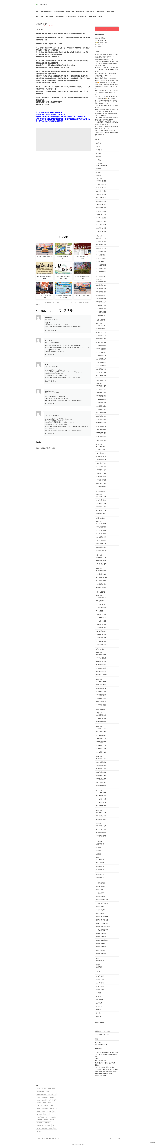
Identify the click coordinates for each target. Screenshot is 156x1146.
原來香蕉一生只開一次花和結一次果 (104, 1067)
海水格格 (98, 1013)
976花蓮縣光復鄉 (101, 779)
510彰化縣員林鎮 (101, 537)
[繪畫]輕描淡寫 (82, 16)
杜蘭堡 (97, 1058)
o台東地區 (99, 790)
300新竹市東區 (100, 325)
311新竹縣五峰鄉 (101, 362)
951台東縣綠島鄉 (101, 795)
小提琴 (54, 1100)
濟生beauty (39, 1114)
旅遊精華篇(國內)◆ (101, 165)
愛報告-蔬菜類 (100, 976)
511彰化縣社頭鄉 (101, 540)
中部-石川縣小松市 (101, 883)
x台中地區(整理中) (101, 491)
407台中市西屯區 (101, 453)
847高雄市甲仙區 (101, 671)
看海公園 (52, 1119)
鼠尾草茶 (39, 1131)
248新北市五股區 (101, 218)
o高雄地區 (99, 652)
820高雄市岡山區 (101, 658)
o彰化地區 (99, 521)
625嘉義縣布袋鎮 (101, 587)
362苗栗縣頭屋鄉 (101, 416)
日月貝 (38, 1108)
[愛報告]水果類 (110, 11)
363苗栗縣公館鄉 (101, 419)
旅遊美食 (98, 172)
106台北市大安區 (101, 248)
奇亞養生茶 (44, 1100)
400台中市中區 (100, 446)
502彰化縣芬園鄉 (101, 527)
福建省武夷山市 (100, 859)
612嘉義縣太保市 (101, 584)
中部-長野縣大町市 (101, 893)
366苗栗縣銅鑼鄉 (101, 429)
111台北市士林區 (101, 258)
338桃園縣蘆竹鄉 (101, 315)
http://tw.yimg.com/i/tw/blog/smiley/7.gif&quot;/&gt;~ (66, 326)
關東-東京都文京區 (101, 947)
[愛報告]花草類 (39, 16)
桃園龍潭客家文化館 (100, 76)
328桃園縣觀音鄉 (101, 292)
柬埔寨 (98, 965)
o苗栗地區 (99, 383)
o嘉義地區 (99, 568)
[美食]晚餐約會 (80, 11)
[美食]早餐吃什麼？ (59, 11)
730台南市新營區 (101, 634)
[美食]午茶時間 (70, 11)
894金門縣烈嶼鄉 (101, 836)
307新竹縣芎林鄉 (101, 352)
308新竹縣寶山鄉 (101, 355)
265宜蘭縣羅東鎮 (101, 742)
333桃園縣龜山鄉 (101, 298)
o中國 (98, 857)
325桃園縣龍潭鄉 (101, 285)
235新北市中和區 (101, 208)
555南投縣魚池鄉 (101, 507)
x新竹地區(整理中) (101, 380)
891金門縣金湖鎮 (101, 826)
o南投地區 (99, 494)
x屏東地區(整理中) (101, 709)
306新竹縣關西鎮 (101, 349)
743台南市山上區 (101, 644)
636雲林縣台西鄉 (101, 557)
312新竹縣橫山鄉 (101, 366)
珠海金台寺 (39, 1119)
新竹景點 (46, 1105)
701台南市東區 (100, 601)
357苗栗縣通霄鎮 (101, 402)
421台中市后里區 (101, 466)
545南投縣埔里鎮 (101, 500)
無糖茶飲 (46, 1114)
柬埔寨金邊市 (100, 967)
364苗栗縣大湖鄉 (101, 423)
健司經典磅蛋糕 (40, 1091)
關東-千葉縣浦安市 (101, 950)
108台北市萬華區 (101, 251)
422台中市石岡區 (101, 470)
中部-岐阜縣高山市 (101, 906)
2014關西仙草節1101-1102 (44, 257)
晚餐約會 (98, 996)
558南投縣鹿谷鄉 (101, 513)
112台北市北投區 (101, 261)
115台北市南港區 (101, 268)
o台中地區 (99, 444)
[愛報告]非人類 (49, 16)
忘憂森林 (39, 1102)
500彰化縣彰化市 (101, 523)
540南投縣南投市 (101, 497)
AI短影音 (98, 146)
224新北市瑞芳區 (101, 188)
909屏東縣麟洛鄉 (101, 685)
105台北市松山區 (101, 245)
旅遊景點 (98, 169)
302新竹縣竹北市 (101, 335)
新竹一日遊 (39, 1105)
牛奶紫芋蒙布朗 (40, 1117)
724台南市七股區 (101, 621)
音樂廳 (50, 1128)
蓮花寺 (38, 1128)
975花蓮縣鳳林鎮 (101, 775)
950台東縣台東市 (101, 792)
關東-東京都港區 (100, 943)
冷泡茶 (47, 1091)
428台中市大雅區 (101, 483)
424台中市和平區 (101, 476)
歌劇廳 (43, 1111)
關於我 (100, 16)
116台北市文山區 (101, 271)
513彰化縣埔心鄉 (101, 544)
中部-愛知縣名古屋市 (102, 903)
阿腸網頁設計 (153, 1142)
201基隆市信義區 (101, 715)
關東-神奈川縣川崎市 (102, 916)
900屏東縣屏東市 (101, 681)
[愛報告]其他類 (60, 16)
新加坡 (98, 971)
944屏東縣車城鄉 (101, 698)
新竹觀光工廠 (53, 1105)
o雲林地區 (99, 555)
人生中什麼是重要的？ (80, 303)
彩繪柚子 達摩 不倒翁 (100, 1075)
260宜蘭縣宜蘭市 (101, 728)
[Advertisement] (63, 139)
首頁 (37, 11)
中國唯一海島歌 (51, 1088)
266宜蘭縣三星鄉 (101, 745)
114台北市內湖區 (101, 265)
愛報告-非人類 (100, 986)
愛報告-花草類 (100, 983)
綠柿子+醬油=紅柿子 (100, 1061)
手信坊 (49, 1102)
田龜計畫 (46, 1119)
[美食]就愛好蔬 (90, 11)
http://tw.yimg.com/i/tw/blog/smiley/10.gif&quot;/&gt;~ (66, 400)
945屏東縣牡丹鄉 (101, 701)
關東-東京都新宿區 (101, 933)
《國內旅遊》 (100, 163)
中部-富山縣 (99, 889)
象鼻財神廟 (44, 1128)
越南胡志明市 (100, 960)
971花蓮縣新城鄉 (101, 762)
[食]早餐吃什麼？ (102, 42)
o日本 (98, 881)
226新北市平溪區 (101, 191)
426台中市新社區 (101, 480)
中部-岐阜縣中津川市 (102, 900)
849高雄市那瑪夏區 (101, 675)
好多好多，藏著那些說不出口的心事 (104, 105)
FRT (119, 1138)
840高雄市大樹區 (101, 668)
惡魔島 (44, 1102)
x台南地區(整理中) (101, 649)
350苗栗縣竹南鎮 (101, 386)
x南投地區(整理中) (101, 518)
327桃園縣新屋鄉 (101, 288)
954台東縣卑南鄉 (101, 799)
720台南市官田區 (101, 614)
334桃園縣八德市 (101, 302)
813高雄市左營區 (101, 654)
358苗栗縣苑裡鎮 (101, 406)
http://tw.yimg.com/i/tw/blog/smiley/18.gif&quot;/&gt (66, 430)
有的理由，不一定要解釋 (82, 295)
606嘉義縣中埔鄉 (101, 580)
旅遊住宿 (98, 175)
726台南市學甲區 (101, 628)
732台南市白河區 (101, 638)
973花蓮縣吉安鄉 (101, 769)
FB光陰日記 (99, 1006)
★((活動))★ (99, 160)
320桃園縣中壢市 (101, 282)
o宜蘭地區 (99, 726)
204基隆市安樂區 (101, 722)
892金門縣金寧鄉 (101, 829)
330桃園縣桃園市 (101, 295)
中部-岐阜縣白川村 (101, 910)
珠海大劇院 (52, 1117)
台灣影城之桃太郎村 (41, 1094)
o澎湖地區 (99, 810)
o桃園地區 (99, 279)
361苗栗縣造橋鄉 (101, 413)
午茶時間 (98, 993)
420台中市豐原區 (101, 463)
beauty (38, 1088)
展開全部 (97, 38)
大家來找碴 (99, 1003)
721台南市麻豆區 (101, 617)
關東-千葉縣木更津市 (102, 923)
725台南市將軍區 (101, 624)
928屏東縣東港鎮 (101, 691)
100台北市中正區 (101, 238)
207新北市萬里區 (101, 181)
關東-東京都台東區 (101, 953)
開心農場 (98, 156)
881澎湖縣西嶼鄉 (101, 816)
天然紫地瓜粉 (45, 1097)
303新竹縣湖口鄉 (101, 339)
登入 (44, 448)
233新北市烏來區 (101, 201)
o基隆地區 (99, 713)
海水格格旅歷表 (102, 40)
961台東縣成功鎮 (101, 806)
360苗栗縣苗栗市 (101, 409)
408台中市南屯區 (101, 456)
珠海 (47, 1117)
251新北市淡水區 (101, 224)
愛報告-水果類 (100, 979)
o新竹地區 (99, 323)
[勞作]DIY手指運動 (71, 16)
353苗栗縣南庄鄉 (101, 396)
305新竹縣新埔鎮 (101, 345)
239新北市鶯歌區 (101, 211)
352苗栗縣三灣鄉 (101, 392)
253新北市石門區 (101, 231)
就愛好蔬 (98, 143)
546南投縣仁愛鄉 (101, 503)
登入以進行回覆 (49, 330)
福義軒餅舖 (39, 1122)
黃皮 (55, 1128)
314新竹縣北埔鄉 (101, 372)
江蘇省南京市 (100, 869)
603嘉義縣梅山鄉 (101, 574)
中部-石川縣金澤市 (101, 886)
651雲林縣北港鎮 (101, 564)
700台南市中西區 (101, 597)
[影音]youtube (92, 16)
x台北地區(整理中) (101, 276)
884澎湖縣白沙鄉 (101, 819)
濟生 (54, 1111)
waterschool (43, 26)
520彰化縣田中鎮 (101, 550)
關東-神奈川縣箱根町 (102, 920)
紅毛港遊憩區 (47, 1122)
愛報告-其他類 (100, 989)
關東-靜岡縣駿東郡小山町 (103, 926)
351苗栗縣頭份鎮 (101, 389)
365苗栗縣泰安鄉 (101, 426)
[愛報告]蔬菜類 (100, 11)
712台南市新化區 (101, 611)
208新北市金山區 (101, 184)
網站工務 (98, 1010)
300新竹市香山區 (101, 332)
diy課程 (44, 1088)
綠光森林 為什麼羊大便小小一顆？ (104, 1073)
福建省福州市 (100, 863)
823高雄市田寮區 (101, 661)
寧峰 (50, 1100)
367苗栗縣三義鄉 (101, 433)
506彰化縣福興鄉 (101, 533)
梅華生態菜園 (53, 1108)
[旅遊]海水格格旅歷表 (46, 11)
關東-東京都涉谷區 (101, 937)
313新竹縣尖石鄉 (101, 369)
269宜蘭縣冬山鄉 (101, 752)
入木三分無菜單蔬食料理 (101, 74)
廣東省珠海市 (100, 866)
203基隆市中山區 (101, 718)
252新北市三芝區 (101, 228)
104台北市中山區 (101, 241)
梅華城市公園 (45, 1108)
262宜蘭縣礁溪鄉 (101, 735)
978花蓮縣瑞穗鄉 (101, 785)
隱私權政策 (81, 1144)
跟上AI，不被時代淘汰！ (101, 78)
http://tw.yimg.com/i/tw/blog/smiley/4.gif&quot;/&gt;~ (66, 377)
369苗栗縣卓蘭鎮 (101, 436)
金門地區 (98, 824)
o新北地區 (99, 179)
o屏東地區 (99, 679)
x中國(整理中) (100, 874)
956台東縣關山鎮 (101, 802)
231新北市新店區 (101, 198)
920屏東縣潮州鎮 (101, 688)
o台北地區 (99, 236)
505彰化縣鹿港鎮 (101, 530)
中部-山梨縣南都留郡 (102, 930)
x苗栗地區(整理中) (101, 441)
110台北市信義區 (101, 255)
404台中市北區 (100, 449)
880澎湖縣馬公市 (101, 812)
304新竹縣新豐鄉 (101, 342)
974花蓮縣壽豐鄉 (101, 772)
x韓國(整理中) (100, 877)
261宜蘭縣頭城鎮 (101, 732)
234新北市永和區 (101, 204)
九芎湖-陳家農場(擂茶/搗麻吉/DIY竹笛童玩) (106, 1069)
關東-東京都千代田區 (102, 940)
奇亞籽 (38, 1100)
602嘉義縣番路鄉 (101, 570)
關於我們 (74, 1144)
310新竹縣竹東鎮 (101, 359)
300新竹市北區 (100, 329)
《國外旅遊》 (100, 842)
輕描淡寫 (100, 44)
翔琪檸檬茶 (47, 1125)
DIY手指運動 (99, 999)
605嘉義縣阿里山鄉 (101, 577)
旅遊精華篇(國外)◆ (101, 844)
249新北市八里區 (101, 221)
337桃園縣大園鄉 (101, 312)
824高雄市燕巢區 (101, 664)
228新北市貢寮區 (101, 194)
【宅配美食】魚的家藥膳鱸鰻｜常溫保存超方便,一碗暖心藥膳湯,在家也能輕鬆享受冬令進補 (107, 63)
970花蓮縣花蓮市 (101, 758)
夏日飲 (38, 1097)
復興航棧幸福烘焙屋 (100, 59)
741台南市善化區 (101, 641)
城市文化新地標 (52, 1094)
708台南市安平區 (101, 607)
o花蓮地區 (99, 756)
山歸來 (97, 1065)
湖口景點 (49, 1111)
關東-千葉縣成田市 (101, 913)
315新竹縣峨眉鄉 (101, 376)
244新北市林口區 (101, 214)
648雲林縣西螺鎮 (101, 560)
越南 (97, 958)
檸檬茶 (38, 1111)
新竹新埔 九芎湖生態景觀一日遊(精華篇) (106, 1071)
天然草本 (52, 1097)
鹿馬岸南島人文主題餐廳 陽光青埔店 (105, 1063)
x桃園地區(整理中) (101, 320)
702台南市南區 (100, 604)
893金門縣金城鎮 (101, 832)
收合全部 (103, 38)
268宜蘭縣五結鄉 (101, 748)
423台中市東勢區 (101, 473)
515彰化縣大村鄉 (101, 547)
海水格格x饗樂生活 (99, 1023)
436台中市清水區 (101, 486)
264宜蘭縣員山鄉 (101, 738)
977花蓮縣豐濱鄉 (101, 782)
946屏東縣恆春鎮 (101, 705)
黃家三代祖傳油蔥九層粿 (101, 130)
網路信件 (98, 1016)
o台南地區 (99, 595)
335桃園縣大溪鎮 (101, 305)
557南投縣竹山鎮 (101, 510)
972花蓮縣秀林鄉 (101, 765)
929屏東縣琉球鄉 (101, 695)
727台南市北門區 (101, 631)
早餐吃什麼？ (100, 150)
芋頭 (53, 1125)
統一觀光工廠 (40, 1125)
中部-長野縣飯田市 (101, 896)
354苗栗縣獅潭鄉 (101, 399)
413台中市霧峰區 (101, 460)
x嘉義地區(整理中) (101, 592)
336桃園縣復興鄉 (101, 308)
